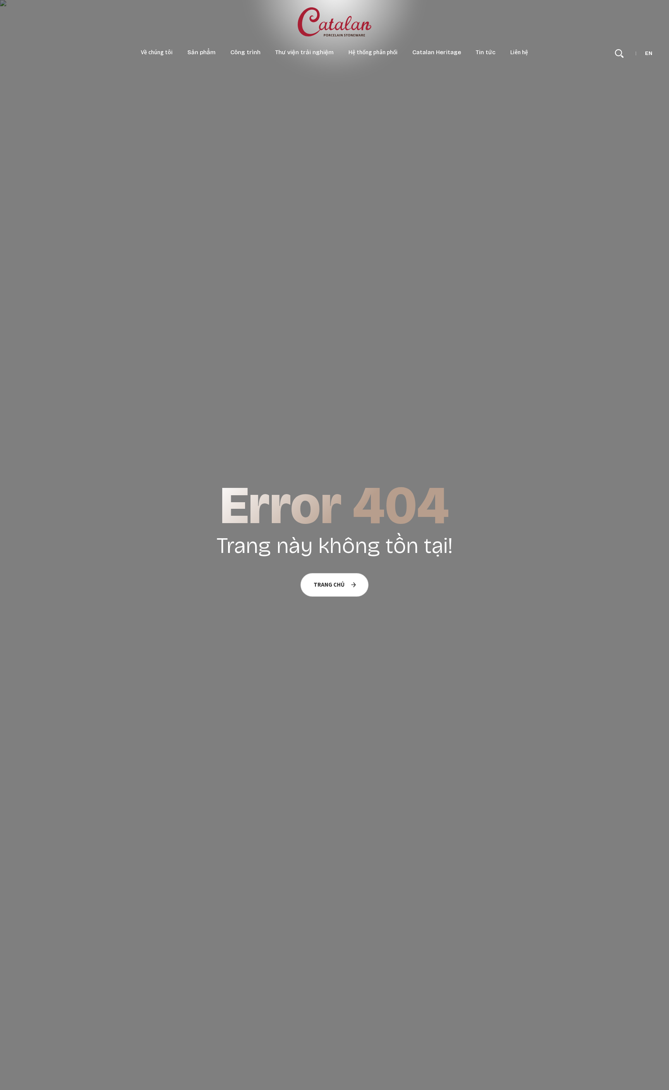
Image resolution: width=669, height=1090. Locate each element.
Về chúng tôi (157, 52)
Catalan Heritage (436, 52)
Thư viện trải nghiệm (304, 52)
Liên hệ (519, 52)
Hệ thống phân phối (373, 52)
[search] (619, 53)
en (648, 53)
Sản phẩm (201, 52)
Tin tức (486, 52)
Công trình (245, 52)
